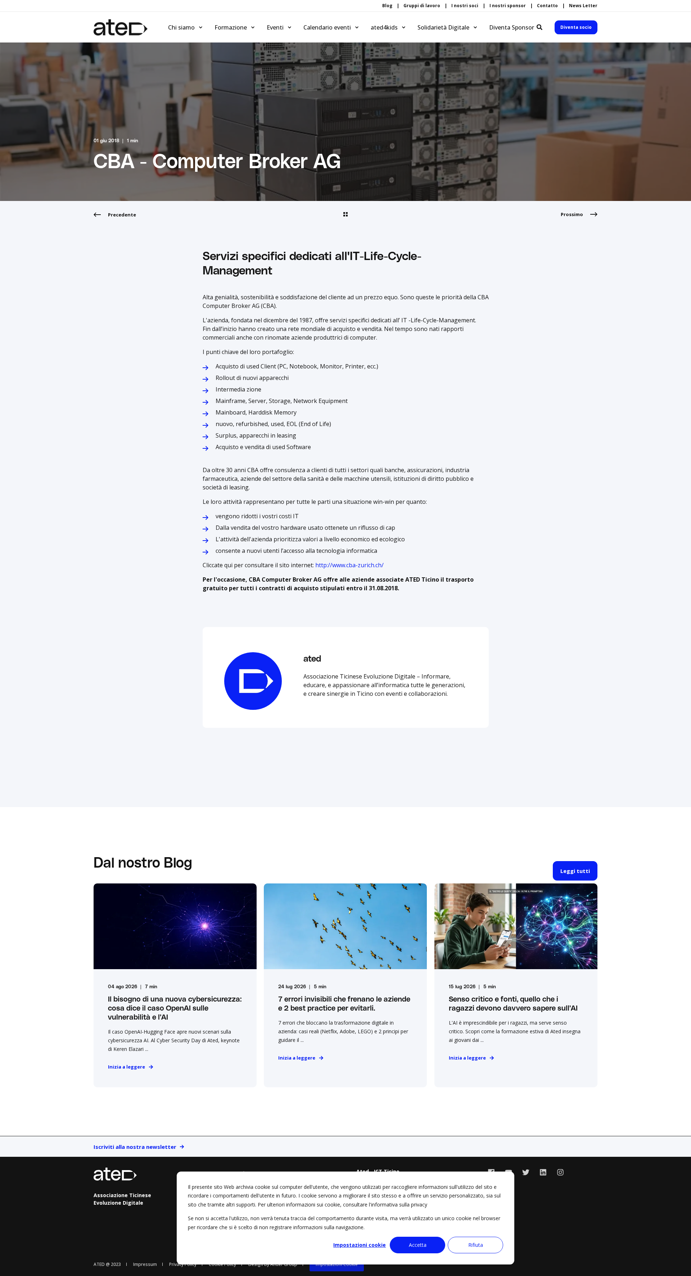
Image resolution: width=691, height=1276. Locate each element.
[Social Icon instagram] (558, 1172)
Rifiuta (475, 1244)
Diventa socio (576, 27)
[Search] (540, 27)
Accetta (417, 1244)
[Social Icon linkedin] (543, 1172)
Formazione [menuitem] (230, 27)
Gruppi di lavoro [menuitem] (421, 6)
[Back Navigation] (345, 214)
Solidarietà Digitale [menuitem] (443, 27)
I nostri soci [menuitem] (464, 6)
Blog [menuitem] (387, 6)
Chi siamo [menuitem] (181, 27)
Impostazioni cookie (359, 1244)
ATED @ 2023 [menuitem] (107, 1264)
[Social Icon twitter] (525, 1172)
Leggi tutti (575, 870)
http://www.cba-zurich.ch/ (349, 565)
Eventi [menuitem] (275, 27)
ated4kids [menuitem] (384, 27)
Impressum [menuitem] (145, 1264)
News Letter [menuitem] (583, 6)
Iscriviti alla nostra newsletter (135, 1146)
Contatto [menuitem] (547, 6)
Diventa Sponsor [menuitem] (511, 27)
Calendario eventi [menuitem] (327, 27)
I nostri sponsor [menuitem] (507, 6)
